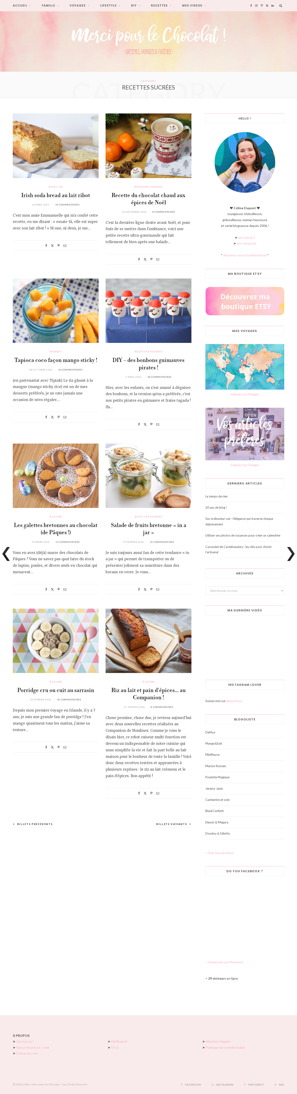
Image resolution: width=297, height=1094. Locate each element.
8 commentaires (163, 211)
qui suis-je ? (246, 237)
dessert (55, 351)
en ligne (223, 978)
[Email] (64, 245)
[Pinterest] (59, 245)
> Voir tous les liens (219, 853)
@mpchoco (234, 701)
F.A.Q (115, 1047)
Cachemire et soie (217, 800)
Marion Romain (215, 766)
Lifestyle (108, 5)
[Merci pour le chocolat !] (148, 41)
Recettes (159, 5)
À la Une (56, 516)
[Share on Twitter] (52, 245)
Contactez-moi (27, 1053)
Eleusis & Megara (216, 822)
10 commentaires (67, 204)
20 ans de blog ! (216, 507)
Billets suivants (171, 823)
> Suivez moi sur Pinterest (224, 962)
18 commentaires (159, 376)
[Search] (280, 5)
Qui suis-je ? (25, 1041)
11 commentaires (67, 541)
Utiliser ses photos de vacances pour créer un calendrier (243, 535)
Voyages (78, 5)
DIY (134, 5)
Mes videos (192, 5)
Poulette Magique (217, 777)
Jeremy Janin (214, 788)
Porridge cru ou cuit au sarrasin (55, 690)
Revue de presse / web (32, 1047)
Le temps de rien (216, 496)
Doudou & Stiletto (217, 833)
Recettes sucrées (148, 351)
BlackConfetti (214, 811)
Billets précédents (35, 823)
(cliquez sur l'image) (245, 394)
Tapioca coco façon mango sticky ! (55, 360)
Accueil (20, 5)
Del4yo (210, 732)
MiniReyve (212, 754)
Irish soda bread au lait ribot (55, 195)
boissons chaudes (148, 186)
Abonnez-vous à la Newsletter (245, 255)
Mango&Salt (213, 743)
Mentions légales (218, 1041)
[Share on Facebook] (46, 245)
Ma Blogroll (119, 1041)
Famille (48, 5)
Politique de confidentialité (225, 1047)
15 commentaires (162, 541)
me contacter (246, 243)
